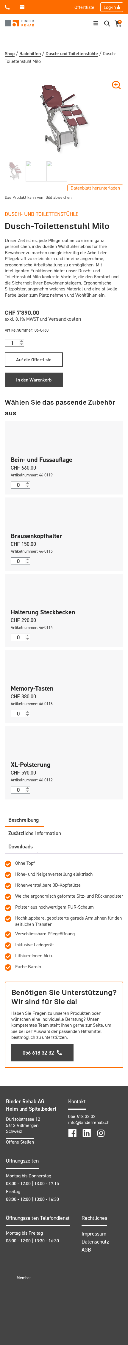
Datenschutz (95, 1242)
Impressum (94, 1233)
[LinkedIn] (86, 1133)
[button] (95, 23)
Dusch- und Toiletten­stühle (72, 53)
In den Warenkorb (33, 380)
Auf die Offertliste (33, 360)
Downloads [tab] (20, 846)
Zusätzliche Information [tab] (34, 833)
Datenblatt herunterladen (95, 188)
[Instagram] (101, 1133)
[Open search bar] (107, 23)
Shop (10, 53)
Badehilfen (30, 53)
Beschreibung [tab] (23, 819)
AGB (86, 1250)
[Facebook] (72, 1133)
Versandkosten (64, 319)
